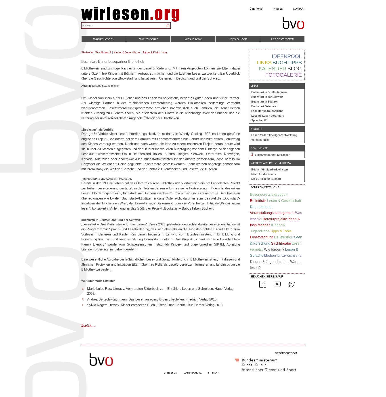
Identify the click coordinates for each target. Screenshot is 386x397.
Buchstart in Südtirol (264, 101)
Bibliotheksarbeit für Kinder (272, 154)
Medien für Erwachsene (283, 255)
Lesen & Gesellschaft (284, 201)
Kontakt (299, 8)
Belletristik (258, 201)
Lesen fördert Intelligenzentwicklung (274, 135)
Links (264, 62)
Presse (278, 8)
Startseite (87, 52)
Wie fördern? (148, 39)
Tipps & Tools (238, 39)
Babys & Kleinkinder (155, 52)
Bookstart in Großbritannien (269, 92)
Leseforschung (261, 237)
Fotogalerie (283, 75)
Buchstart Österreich (264, 106)
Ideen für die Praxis (263, 174)
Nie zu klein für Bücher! (266, 179)
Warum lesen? (103, 39)
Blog (294, 68)
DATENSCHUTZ (193, 372)
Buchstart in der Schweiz (267, 97)
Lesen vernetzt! (282, 39)
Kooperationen (261, 207)
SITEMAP (213, 372)
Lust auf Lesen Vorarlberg (267, 115)
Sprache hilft (259, 120)
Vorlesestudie (260, 139)
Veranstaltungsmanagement (272, 213)
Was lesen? (193, 39)
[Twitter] (291, 286)
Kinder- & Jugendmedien (270, 262)
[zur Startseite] (130, 20)
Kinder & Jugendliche (127, 52)
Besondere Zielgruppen (268, 194)
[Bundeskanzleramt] (265, 373)
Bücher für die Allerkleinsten (269, 169)
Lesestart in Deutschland (267, 111)
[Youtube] (277, 286)
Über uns (256, 8)
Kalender (272, 68)
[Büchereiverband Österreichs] (293, 23)
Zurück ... (88, 325)
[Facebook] (262, 286)
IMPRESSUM (170, 372)
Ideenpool (287, 56)
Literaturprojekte (274, 219)
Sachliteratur (281, 243)
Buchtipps (287, 62)
